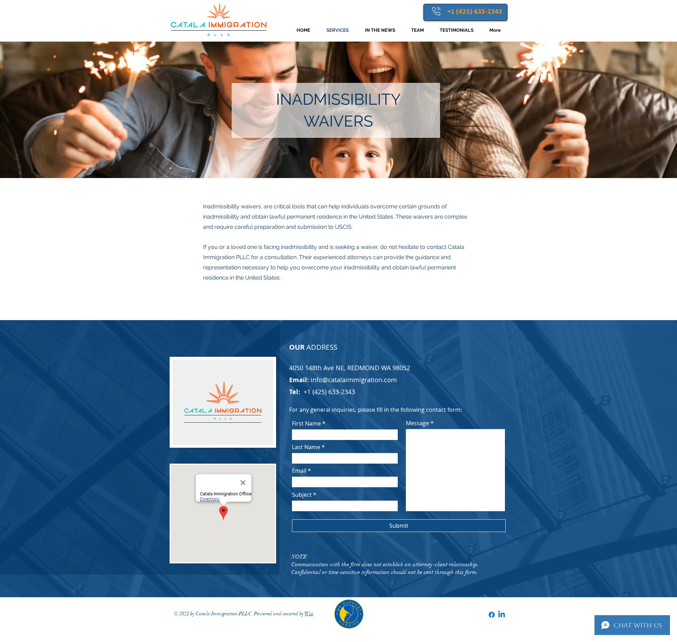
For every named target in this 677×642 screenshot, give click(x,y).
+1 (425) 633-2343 (474, 11)
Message (417, 423)
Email (299, 470)
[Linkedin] (502, 615)
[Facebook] (492, 615)
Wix (309, 614)
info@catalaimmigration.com (354, 379)
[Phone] (436, 11)
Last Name (306, 447)
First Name (306, 423)
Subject (302, 494)
